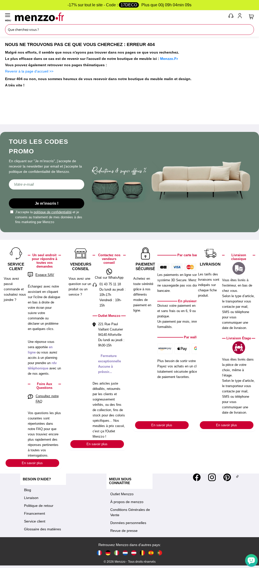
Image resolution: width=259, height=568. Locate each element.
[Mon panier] (251, 16)
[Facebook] (197, 477)
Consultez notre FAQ (47, 398)
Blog (27, 490)
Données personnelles (128, 523)
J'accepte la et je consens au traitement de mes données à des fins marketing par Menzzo (48, 217)
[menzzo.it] (116, 552)
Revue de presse (124, 531)
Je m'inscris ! (46, 203)
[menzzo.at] (134, 552)
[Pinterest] (227, 477)
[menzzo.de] (108, 552)
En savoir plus (32, 463)
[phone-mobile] (231, 16)
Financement (34, 513)
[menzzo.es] (151, 552)
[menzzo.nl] (125, 552)
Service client (34, 521)
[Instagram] (212, 477)
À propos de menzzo (126, 502)
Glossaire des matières (42, 529)
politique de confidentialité (53, 212)
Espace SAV (44, 275)
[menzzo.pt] (159, 552)
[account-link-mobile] (240, 16)
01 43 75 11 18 (110, 284)
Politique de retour (38, 506)
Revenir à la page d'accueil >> (29, 71)
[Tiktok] (237, 477)
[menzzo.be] (142, 552)
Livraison (31, 498)
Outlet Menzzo (122, 494)
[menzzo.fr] (99, 552)
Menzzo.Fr (169, 59)
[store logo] (120, 16)
